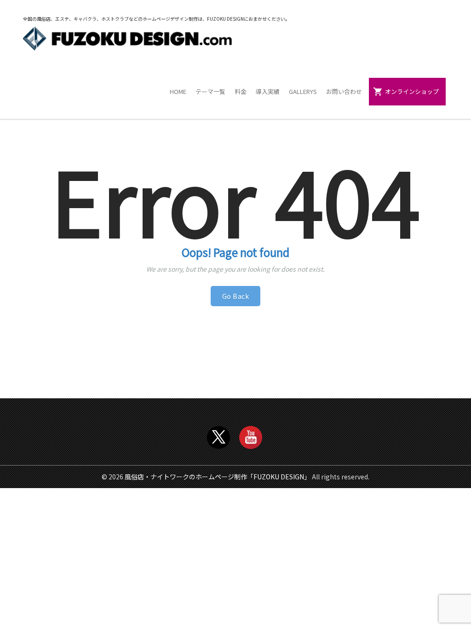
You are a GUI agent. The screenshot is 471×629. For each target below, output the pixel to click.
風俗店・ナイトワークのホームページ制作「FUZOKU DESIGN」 (217, 476)
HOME (178, 91)
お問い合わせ (344, 91)
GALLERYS (303, 91)
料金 (241, 91)
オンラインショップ (412, 91)
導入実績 (268, 91)
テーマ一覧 (210, 91)
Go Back (235, 296)
